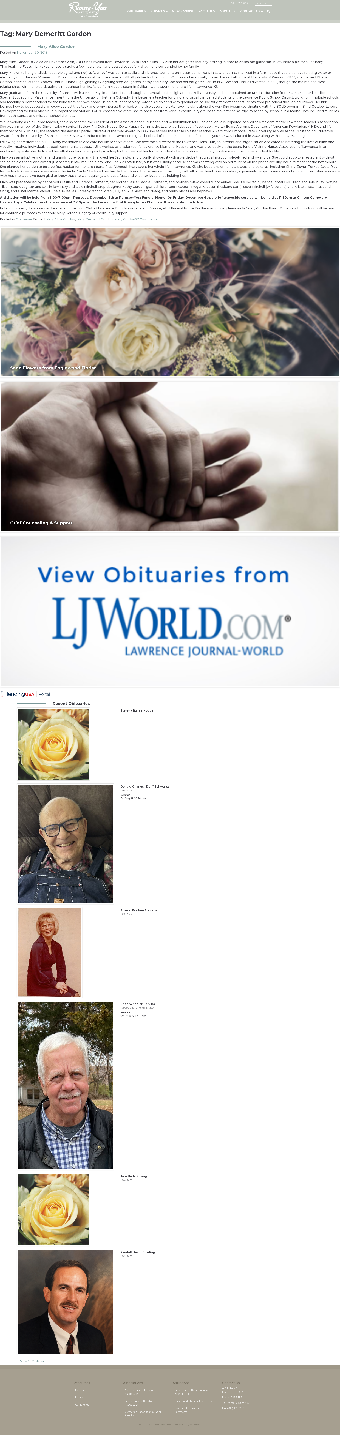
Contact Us (250, 11)
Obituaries (136, 11)
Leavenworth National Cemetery (193, 1401)
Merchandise (183, 11)
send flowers (263, 3)
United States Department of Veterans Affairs (191, 1391)
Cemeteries (82, 1404)
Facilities (207, 11)
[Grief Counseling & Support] (170, 456)
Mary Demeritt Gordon (95, 219)
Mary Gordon (124, 219)
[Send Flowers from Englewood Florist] (170, 301)
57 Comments (146, 219)
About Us (228, 11)
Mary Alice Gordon (56, 46)
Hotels (79, 1397)
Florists (79, 1390)
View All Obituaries (33, 1361)
